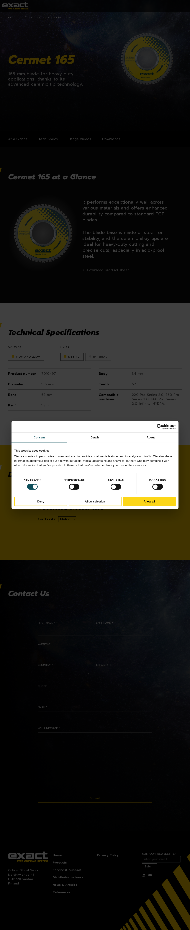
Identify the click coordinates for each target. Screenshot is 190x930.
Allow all (149, 501)
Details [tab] (95, 437)
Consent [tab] (39, 437)
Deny (40, 501)
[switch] (74, 487)
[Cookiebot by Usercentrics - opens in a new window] (159, 426)
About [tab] (151, 437)
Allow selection (95, 501)
